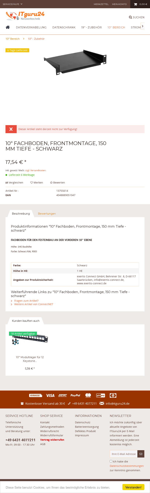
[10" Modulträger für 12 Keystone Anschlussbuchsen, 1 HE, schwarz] (30, 341)
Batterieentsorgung (87, 426)
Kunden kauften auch (26, 321)
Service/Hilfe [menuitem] (11, 4)
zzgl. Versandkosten (35, 170)
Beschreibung (21, 213)
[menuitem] (101, 4)
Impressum (82, 435)
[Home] (8, 29)
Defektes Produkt (85, 431)
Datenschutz (82, 422)
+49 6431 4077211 (20, 440)
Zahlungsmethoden (52, 426)
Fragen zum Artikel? (26, 300)
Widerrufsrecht (49, 431)
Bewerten (58, 182)
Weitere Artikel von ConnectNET (33, 304)
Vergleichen (15, 182)
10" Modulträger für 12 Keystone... (30, 359)
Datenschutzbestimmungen (127, 466)
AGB (42, 444)
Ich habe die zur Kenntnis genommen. (127, 466)
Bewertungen (47, 213)
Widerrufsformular (51, 435)
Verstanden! (133, 487)
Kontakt (45, 422)
